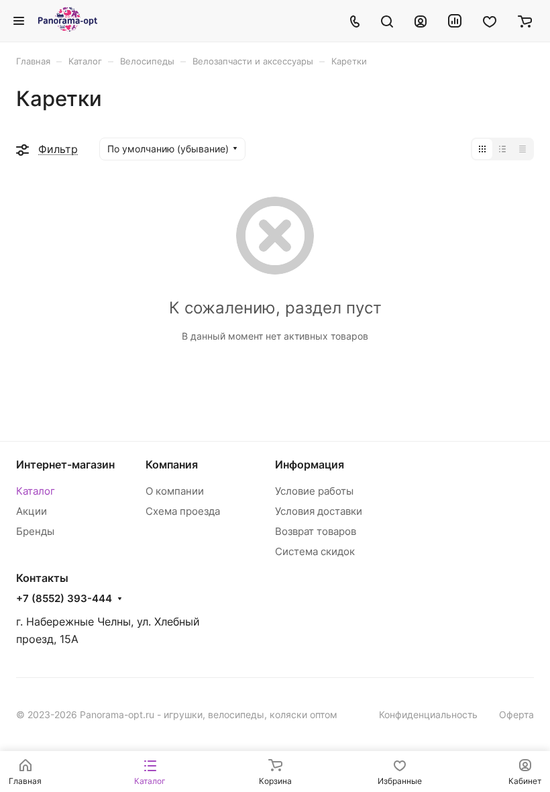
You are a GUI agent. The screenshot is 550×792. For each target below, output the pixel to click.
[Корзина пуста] (525, 21)
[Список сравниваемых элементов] (454, 21)
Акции (31, 511)
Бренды (35, 531)
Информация (309, 464)
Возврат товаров (315, 531)
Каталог (35, 491)
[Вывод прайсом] (522, 149)
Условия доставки (318, 511)
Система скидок (315, 551)
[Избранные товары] (489, 21)
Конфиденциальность (428, 714)
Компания (172, 464)
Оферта (516, 714)
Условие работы (314, 491)
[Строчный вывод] (502, 149)
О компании (175, 491)
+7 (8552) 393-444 (64, 599)
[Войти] (421, 21)
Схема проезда (183, 511)
